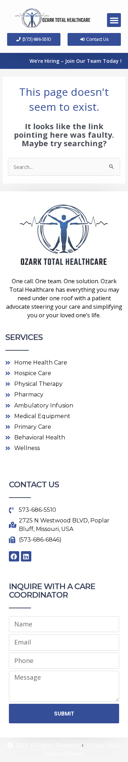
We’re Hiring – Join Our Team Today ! (76, 60)
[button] (114, 20)
